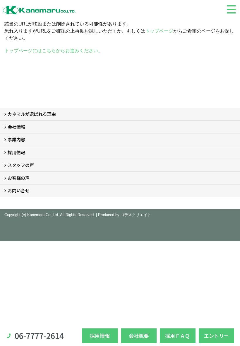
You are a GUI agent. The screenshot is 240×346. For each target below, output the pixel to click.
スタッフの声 (21, 165)
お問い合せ (19, 190)
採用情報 (16, 152)
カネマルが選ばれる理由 (32, 114)
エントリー (216, 335)
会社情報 (16, 127)
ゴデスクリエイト (136, 215)
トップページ (159, 30)
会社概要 (139, 335)
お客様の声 (19, 178)
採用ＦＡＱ (177, 335)
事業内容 (16, 139)
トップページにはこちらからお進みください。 (53, 50)
